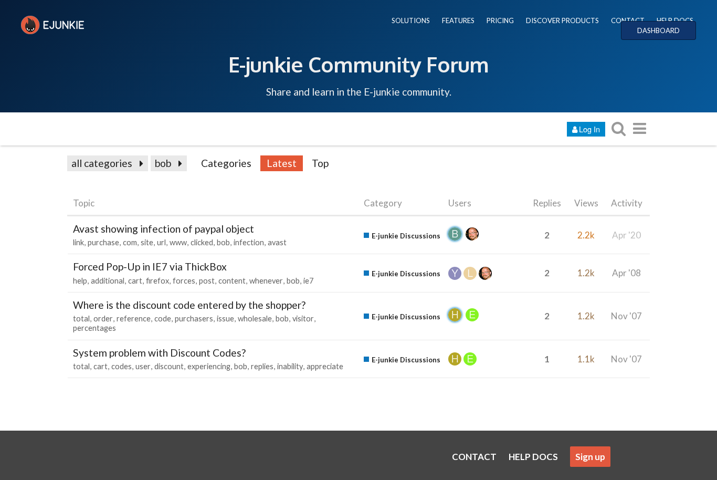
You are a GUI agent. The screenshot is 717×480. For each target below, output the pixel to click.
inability (290, 366)
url (161, 242)
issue (225, 318)
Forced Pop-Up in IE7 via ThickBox (150, 266)
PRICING (500, 20)
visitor (303, 318)
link (78, 242)
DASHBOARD (658, 30)
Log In (589, 128)
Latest (282, 163)
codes (121, 366)
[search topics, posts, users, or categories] (618, 128)
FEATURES (458, 20)
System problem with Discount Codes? (159, 353)
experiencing (208, 366)
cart (135, 280)
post (207, 280)
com (130, 242)
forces (184, 280)
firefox (157, 280)
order (103, 318)
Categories (226, 163)
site (147, 242)
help (80, 280)
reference (134, 318)
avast (277, 242)
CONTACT (628, 20)
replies (262, 366)
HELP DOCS (675, 20)
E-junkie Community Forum (358, 64)
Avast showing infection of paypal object (163, 229)
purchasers (194, 318)
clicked (202, 242)
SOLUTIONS (411, 20)
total (81, 318)
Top (320, 163)
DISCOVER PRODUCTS (562, 20)
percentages (94, 328)
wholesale (255, 318)
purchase (103, 242)
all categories (101, 163)
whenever (266, 280)
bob (163, 163)
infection (249, 242)
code (162, 318)
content (232, 280)
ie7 (308, 280)
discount (169, 366)
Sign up (590, 456)
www (178, 242)
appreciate (325, 366)
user (143, 366)
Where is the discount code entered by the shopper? (189, 305)
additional (107, 280)
